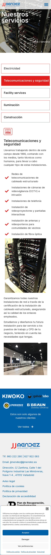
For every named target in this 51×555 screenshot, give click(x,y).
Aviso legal (41, 552)
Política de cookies (13, 552)
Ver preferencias (25, 546)
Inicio (35, 41)
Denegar (25, 539)
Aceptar (25, 532)
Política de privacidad (28, 552)
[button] (47, 509)
